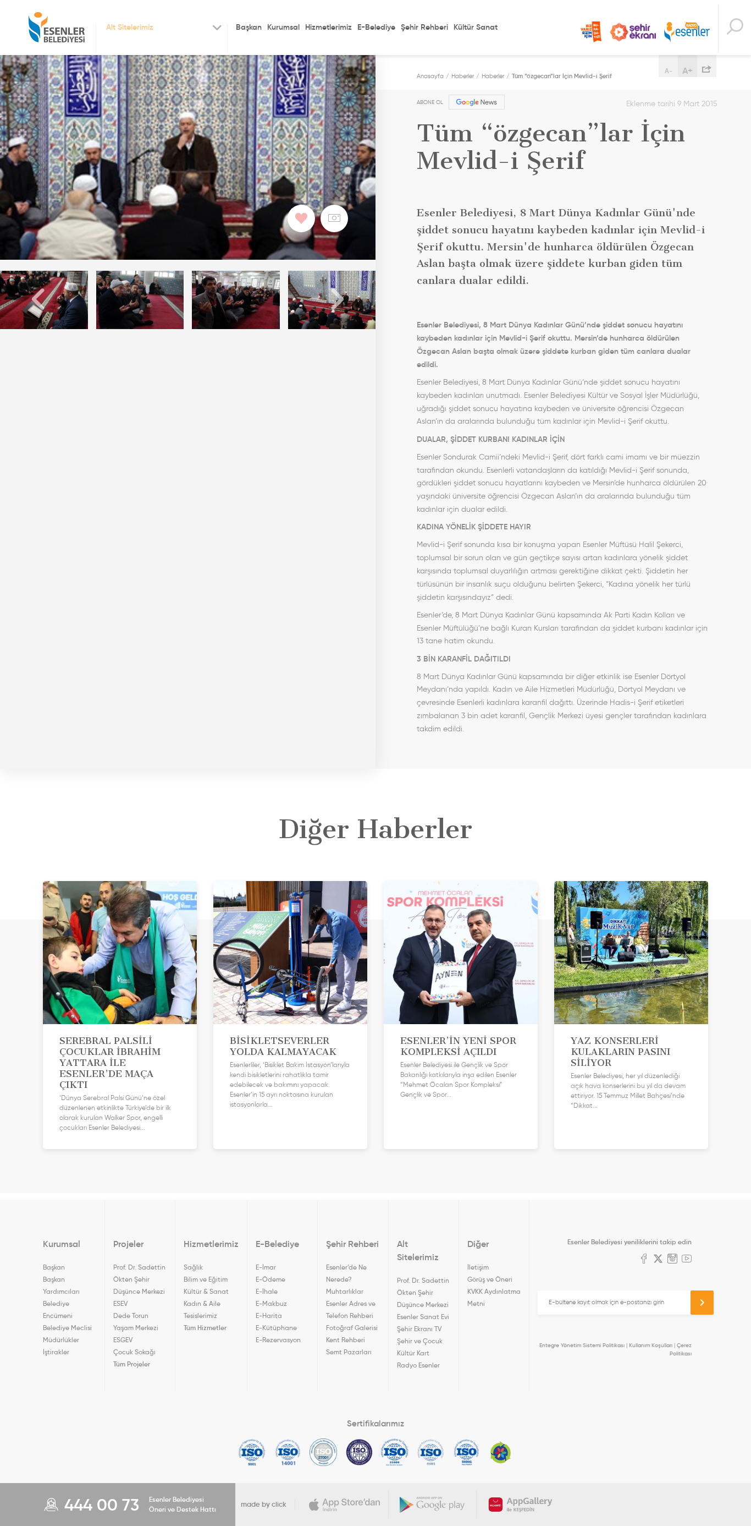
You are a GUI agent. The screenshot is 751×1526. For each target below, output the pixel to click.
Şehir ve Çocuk (420, 1341)
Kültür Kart (413, 1353)
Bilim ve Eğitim (206, 1279)
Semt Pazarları (349, 1352)
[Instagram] (672, 1260)
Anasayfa (430, 76)
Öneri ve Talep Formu (591, 31)
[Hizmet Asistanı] (734, 27)
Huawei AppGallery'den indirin (521, 1504)
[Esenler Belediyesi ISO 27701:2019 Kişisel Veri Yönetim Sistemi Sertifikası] (359, 1452)
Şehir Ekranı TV (633, 32)
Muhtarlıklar (344, 1291)
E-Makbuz (271, 1303)
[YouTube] (687, 1260)
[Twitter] (658, 1260)
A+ (687, 70)
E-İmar (266, 1267)
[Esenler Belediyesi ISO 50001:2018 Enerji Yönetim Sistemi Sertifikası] (466, 1452)
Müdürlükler (61, 1340)
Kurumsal (283, 27)
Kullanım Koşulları (650, 1345)
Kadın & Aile (202, 1303)
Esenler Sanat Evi (423, 1316)
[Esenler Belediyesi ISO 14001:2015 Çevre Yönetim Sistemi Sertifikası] (288, 1452)
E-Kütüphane (276, 1327)
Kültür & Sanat (206, 1291)
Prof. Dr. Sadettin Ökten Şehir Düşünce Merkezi (139, 1279)
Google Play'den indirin (433, 1504)
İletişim (478, 1267)
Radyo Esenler (687, 32)
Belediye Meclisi (67, 1327)
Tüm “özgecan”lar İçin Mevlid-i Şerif (562, 76)
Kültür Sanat (476, 27)
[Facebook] (644, 1260)
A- (668, 71)
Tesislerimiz (200, 1315)
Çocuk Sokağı (134, 1352)
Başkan (249, 27)
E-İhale (267, 1291)
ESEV (120, 1303)
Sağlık (193, 1267)
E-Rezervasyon (278, 1340)
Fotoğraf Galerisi (352, 1327)
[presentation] (38, 299)
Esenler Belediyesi (57, 27)
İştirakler (56, 1352)
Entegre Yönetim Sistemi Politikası (582, 1345)
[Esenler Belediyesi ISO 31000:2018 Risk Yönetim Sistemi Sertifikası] (395, 1452)
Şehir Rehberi (424, 27)
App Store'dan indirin (345, 1504)
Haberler (462, 76)
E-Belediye (376, 27)
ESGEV (122, 1340)
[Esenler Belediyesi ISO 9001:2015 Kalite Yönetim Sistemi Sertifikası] (252, 1452)
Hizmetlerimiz (328, 27)
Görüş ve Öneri (489, 1279)
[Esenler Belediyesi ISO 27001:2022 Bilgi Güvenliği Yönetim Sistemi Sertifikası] (323, 1452)
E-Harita (269, 1315)
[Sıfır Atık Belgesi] (501, 1452)
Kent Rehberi (345, 1340)
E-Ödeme (270, 1279)
